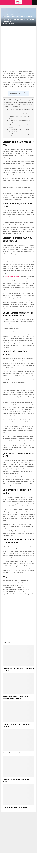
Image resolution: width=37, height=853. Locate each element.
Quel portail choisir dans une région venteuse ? (16, 589)
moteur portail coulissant (12, 276)
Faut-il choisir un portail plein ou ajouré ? (14, 591)
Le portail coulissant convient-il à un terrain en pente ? (18, 594)
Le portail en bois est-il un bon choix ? (13, 585)
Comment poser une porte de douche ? (15, 807)
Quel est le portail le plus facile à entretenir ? (15, 583)
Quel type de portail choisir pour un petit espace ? (16, 580)
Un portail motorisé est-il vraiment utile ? (14, 587)
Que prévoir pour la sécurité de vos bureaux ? (17, 753)
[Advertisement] (18, 49)
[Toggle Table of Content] (25, 93)
